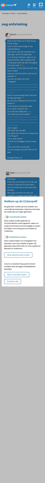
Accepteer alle (12, 281)
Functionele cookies (18, 217)
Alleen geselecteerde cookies (18, 255)
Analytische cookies (18, 237)
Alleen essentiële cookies (17, 275)
